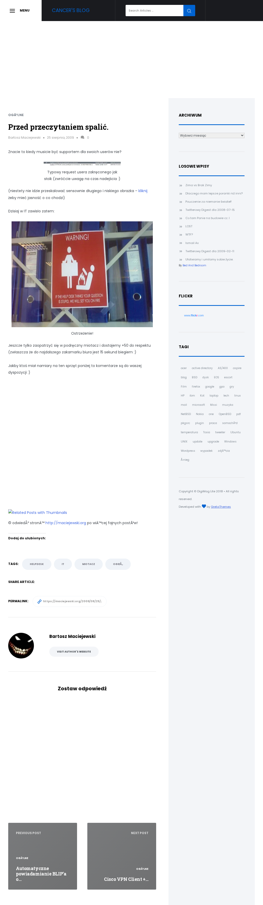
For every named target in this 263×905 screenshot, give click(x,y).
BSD (194, 377)
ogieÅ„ (118, 564)
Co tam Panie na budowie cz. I (207, 218)
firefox (196, 387)
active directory (202, 368)
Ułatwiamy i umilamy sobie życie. (209, 259)
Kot (202, 396)
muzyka (227, 405)
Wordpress (188, 451)
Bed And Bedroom (194, 265)
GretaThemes (221, 507)
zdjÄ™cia (224, 451)
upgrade (213, 442)
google (209, 387)
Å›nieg (185, 460)
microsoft (198, 405)
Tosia (206, 432)
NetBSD (186, 414)
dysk (205, 377)
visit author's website (74, 651)
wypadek (206, 451)
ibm (192, 396)
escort (228, 377)
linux (237, 396)
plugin (199, 423)
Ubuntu (235, 432)
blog (184, 377)
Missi (213, 405)
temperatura (189, 432)
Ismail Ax (192, 243)
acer (184, 368)
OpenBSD (225, 414)
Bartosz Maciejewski (24, 137)
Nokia (200, 414)
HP (182, 396)
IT (63, 564)
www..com (194, 315)
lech (226, 396)
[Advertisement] (131, 60)
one (211, 414)
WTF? (189, 234)
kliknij (142, 190)
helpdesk (37, 564)
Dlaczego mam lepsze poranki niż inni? (214, 193)
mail (184, 405)
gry (232, 387)
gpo (221, 387)
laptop (214, 396)
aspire (237, 368)
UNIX (184, 442)
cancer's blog (71, 10)
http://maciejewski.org (65, 522)
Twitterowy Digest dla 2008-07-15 (210, 210)
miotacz (88, 564)
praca (213, 423)
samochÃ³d (230, 423)
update (197, 442)
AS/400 (223, 368)
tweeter (220, 432)
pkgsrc (185, 423)
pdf (238, 414)
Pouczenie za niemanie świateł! (208, 202)
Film (184, 387)
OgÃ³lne (16, 115)
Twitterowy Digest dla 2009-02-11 (209, 251)
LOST (188, 226)
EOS (216, 377)
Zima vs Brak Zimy (198, 185)
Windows (230, 442)
